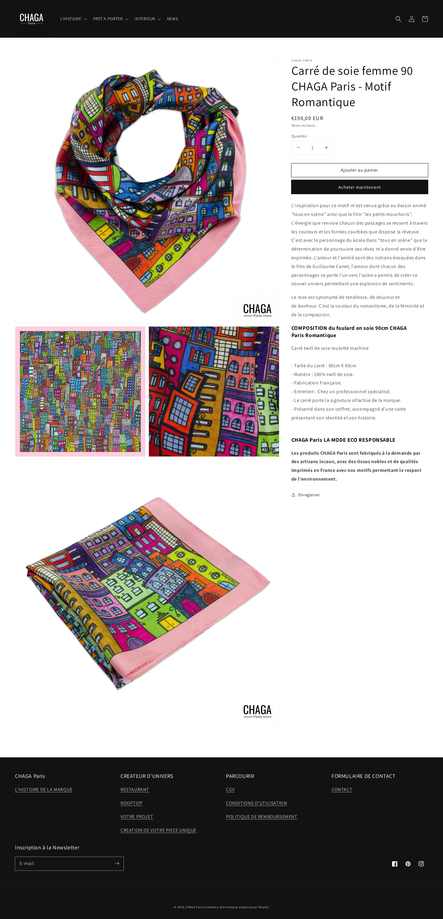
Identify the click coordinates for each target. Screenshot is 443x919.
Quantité (298, 135)
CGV (230, 789)
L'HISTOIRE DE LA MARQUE (44, 789)
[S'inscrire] (117, 863)
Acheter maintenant (359, 187)
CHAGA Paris (194, 907)
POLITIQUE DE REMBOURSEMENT (261, 816)
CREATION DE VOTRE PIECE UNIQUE (158, 830)
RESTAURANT (135, 789)
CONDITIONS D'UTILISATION (256, 803)
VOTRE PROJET (137, 816)
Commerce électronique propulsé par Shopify (236, 907)
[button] (398, 19)
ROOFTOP (131, 803)
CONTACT (341, 789)
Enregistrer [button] (309, 494)
